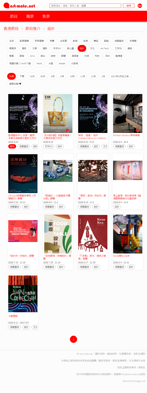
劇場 (75, 40)
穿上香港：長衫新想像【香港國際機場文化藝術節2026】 (127, 198)
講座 (129, 48)
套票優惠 (24, 40)
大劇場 (74, 63)
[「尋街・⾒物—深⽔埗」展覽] (92, 173)
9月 (62, 76)
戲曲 (106, 40)
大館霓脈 (13, 316)
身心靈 (70, 48)
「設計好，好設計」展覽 (21, 255)
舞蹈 (96, 40)
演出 (42, 55)
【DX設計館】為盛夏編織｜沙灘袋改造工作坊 (57, 136)
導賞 (11, 55)
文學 (34, 48)
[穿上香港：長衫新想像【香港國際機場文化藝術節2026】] (127, 173)
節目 (14, 16)
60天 (43, 76)
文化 (92, 48)
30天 (32, 76)
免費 (52, 40)
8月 (53, 76)
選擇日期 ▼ (15, 83)
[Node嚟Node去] (127, 234)
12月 (93, 76)
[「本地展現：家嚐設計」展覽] (57, 234)
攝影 (45, 48)
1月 (103, 76)
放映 (53, 55)
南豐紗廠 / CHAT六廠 (20, 63)
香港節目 (11, 28)
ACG (32, 55)
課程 (22, 55)
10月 (72, 76)
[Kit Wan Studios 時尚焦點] (127, 113)
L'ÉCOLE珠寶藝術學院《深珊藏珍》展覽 (22, 197)
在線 (86, 55)
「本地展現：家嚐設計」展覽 (57, 257)
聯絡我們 (112, 353)
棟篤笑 (12, 48)
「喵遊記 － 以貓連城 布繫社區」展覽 (56, 197)
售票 (46, 16)
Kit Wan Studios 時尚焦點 (126, 135)
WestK (62, 63)
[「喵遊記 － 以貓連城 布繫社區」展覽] (57, 173)
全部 (11, 40)
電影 (24, 48)
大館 (50, 63)
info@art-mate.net (131, 374)
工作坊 (118, 48)
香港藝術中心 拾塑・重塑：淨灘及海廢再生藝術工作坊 (22, 136)
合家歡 (63, 40)
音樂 (85, 40)
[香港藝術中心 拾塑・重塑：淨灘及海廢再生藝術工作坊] (22, 113)
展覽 (63, 55)
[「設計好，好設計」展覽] (22, 234)
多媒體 (132, 40)
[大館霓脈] (22, 294)
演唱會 (75, 55)
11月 (82, 76)
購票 (30, 16)
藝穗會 (118, 55)
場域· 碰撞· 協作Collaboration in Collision (92, 136)
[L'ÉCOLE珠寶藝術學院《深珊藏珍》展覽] (22, 173)
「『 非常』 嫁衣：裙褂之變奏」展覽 (92, 257)
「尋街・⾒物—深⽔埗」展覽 (92, 197)
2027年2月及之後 (120, 76)
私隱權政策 (125, 353)
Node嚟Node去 (121, 255)
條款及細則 (139, 353)
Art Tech (104, 48)
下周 (22, 76)
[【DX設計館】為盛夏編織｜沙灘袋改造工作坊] (57, 113)
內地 (97, 55)
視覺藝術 (119, 40)
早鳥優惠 (39, 40)
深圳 (107, 55)
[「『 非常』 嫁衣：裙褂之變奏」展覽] (92, 234)
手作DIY (57, 48)
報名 (12, 146)
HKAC (40, 63)
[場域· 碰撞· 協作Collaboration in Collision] (92, 113)
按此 (143, 367)
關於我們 (100, 353)
